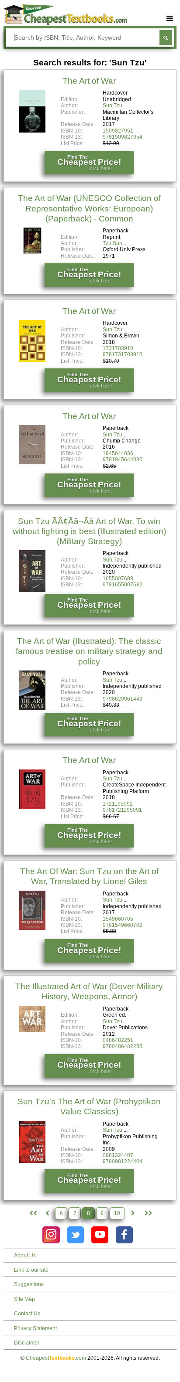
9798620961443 (122, 699)
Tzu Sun (112, 243)
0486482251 (118, 1040)
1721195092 (118, 804)
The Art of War (89, 80)
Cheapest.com (56, 1358)
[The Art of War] (32, 131)
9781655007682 (122, 585)
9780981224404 (122, 1161)
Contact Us (27, 1314)
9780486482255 (122, 1046)
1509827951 (118, 131)
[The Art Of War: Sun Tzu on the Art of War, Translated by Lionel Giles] (32, 928)
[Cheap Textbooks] (65, 23)
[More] (170, 18)
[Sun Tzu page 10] (148, 1213)
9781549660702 (122, 925)
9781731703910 (122, 354)
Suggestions (29, 1284)
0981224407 (118, 1155)
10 (117, 1213)
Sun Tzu (112, 105)
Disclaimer (26, 1343)
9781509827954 (122, 137)
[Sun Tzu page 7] (47, 1213)
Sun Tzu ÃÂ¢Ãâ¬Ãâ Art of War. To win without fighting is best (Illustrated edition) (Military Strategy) (89, 531)
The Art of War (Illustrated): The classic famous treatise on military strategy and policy (89, 651)
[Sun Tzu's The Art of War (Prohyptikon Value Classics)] (32, 1161)
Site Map (24, 1299)
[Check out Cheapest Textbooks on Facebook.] (124, 1234)
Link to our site (31, 1270)
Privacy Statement (35, 1328)
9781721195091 (122, 810)
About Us (25, 1256)
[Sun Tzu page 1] (32, 1213)
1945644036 (118, 453)
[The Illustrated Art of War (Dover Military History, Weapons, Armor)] (32, 1030)
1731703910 (118, 348)
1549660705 (118, 919)
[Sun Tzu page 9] (132, 1213)
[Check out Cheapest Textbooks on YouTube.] (99, 1234)
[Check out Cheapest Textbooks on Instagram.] (50, 1234)
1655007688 (118, 578)
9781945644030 (122, 459)
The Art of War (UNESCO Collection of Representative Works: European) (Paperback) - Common (89, 208)
